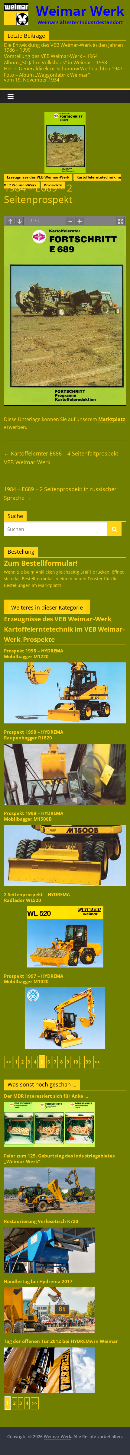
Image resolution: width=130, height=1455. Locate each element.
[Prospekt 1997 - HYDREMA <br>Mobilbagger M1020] (65, 987)
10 (75, 1062)
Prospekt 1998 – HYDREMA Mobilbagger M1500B (33, 816)
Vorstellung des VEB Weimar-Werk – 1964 (51, 56)
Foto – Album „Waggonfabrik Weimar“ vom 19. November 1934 (47, 77)
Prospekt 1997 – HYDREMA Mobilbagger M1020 (33, 979)
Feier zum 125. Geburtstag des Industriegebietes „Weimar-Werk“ (59, 1158)
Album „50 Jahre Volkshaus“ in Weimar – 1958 (55, 62)
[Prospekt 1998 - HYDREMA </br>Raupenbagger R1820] (65, 743)
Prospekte (39, 639)
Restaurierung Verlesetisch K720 (41, 1221)
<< (8, 1062)
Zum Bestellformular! (41, 563)
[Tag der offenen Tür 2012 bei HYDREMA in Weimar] (49, 1347)
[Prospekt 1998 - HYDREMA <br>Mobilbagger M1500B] (65, 824)
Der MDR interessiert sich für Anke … (46, 1096)
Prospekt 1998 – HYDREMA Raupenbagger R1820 (33, 735)
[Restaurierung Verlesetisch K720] (49, 1227)
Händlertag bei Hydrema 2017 (38, 1281)
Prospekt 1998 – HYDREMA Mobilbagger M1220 (33, 653)
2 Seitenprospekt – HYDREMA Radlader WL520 (37, 897)
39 (88, 1062)
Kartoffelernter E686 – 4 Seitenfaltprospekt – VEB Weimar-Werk (63, 458)
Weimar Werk (80, 11)
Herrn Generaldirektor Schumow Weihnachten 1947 (63, 68)
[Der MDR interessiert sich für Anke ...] (49, 1101)
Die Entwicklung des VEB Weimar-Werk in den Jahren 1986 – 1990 (63, 47)
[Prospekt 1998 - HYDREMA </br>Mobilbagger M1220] (65, 662)
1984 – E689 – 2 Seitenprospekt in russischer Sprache (60, 493)
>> (97, 1062)
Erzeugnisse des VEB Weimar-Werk (38, 177)
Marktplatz (111, 419)
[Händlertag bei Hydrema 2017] (49, 1287)
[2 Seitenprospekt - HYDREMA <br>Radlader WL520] (65, 906)
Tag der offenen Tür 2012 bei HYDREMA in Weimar (61, 1341)
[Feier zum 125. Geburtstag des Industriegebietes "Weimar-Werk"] (49, 1167)
